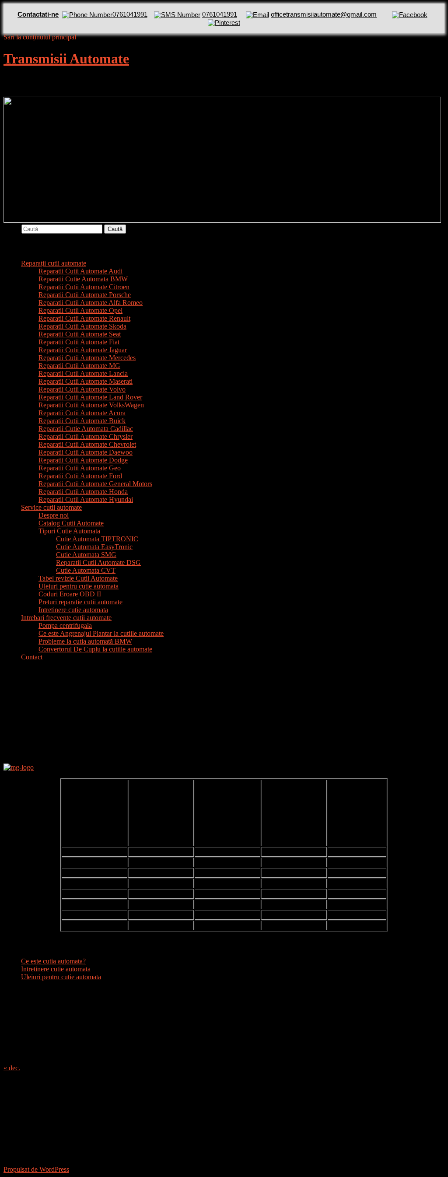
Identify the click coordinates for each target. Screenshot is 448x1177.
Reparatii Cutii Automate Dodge (83, 460)
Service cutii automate (51, 507)
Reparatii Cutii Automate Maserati (85, 381)
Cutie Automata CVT (86, 570)
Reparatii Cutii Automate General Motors (95, 483)
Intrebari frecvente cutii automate (66, 617)
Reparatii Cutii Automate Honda (83, 491)
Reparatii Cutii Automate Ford (80, 476)
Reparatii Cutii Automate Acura (82, 413)
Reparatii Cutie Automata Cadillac (85, 428)
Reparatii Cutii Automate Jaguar (82, 350)
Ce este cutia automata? (53, 961)
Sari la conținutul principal (40, 37)
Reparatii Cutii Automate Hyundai (85, 499)
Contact (31, 657)
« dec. (12, 1068)
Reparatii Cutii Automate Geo (79, 468)
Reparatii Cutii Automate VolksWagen (91, 405)
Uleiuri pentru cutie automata (78, 586)
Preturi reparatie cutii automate (80, 602)
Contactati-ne (38, 14)
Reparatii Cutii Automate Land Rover (90, 397)
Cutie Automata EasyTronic (94, 546)
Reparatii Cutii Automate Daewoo (85, 452)
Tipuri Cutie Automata (69, 531)
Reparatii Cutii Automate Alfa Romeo (90, 302)
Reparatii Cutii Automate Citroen (84, 287)
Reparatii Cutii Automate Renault (84, 318)
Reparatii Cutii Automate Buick (82, 420)
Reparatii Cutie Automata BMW (83, 279)
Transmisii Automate (66, 59)
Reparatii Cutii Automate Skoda (82, 326)
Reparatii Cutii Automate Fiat (78, 342)
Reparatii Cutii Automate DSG (98, 562)
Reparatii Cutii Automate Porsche (84, 294)
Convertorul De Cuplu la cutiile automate (95, 649)
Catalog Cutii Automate (71, 523)
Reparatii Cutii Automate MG (79, 365)
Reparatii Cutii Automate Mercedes (87, 357)
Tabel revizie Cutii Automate (78, 578)
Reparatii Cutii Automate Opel (80, 310)
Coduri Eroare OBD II (69, 594)
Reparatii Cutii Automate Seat (79, 334)
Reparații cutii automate (53, 263)
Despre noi (53, 515)
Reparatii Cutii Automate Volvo (82, 389)
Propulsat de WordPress (36, 1169)
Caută (12, 228)
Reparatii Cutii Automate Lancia (83, 373)
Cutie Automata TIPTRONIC (97, 539)
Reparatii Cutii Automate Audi (80, 271)
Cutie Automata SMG (86, 554)
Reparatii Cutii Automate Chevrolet (87, 444)
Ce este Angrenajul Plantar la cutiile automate (101, 633)
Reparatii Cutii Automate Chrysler (85, 436)
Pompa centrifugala (65, 625)
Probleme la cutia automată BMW (85, 641)
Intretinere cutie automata (73, 609)
